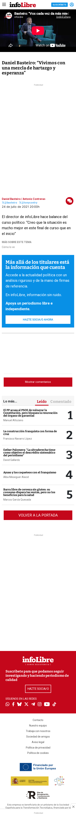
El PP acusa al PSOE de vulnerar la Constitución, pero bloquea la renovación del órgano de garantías (30, 413)
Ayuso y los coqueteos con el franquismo (29, 472)
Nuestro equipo (38, 725)
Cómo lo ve (8, 247)
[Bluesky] (19, 704)
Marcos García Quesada (17, 499)
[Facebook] (13, 704)
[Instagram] (40, 704)
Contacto (38, 720)
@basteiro (10, 202)
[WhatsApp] (7, 704)
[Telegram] (33, 704)
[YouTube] (47, 704)
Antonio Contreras (34, 198)
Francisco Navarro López (17, 438)
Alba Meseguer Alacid (16, 477)
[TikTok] (54, 704)
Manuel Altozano (13, 420)
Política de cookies (38, 752)
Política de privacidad (38, 747)
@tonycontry (29, 202)
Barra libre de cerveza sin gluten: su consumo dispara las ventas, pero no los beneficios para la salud (29, 492)
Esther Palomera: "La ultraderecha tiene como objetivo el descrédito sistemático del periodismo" (29, 452)
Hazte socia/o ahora (38, 319)
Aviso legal (38, 742)
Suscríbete (59, 4)
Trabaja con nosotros (38, 731)
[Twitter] (26, 704)
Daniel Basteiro (11, 198)
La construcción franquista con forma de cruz (30, 433)
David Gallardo (11, 459)
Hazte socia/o (38, 688)
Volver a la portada (38, 515)
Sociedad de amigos (38, 736)
